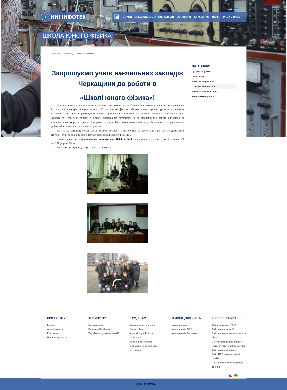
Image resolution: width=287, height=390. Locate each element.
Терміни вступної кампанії (103, 333)
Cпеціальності (96, 325)
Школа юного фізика (204, 86)
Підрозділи (166, 16)
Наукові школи (179, 325)
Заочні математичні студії (204, 91)
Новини (126, 16)
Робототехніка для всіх (203, 96)
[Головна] (117, 17)
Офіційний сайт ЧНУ (224, 325)
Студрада (135, 350)
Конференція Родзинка (184, 333)
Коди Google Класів (141, 333)
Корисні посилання (141, 341)
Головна (56, 54)
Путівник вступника (201, 71)
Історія (51, 325)
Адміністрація (55, 329)
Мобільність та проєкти (143, 346)
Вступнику (184, 16)
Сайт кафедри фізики (224, 350)
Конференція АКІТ (181, 329)
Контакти (52, 333)
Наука (216, 16)
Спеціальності (145, 16)
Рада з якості (232, 16)
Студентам (201, 16)
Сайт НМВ (135, 337)
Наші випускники (57, 337)
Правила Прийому (99, 329)
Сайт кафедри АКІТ (223, 329)
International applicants (203, 81)
